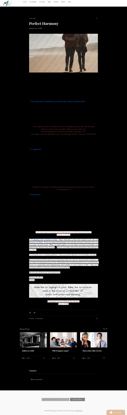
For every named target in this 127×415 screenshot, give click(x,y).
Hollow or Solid (28, 351)
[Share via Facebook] (30, 313)
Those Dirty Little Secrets (92, 351)
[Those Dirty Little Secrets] (93, 339)
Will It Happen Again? (60, 351)
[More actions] (97, 18)
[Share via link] (34, 313)
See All (105, 329)
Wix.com (79, 411)
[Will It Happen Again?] (63, 340)
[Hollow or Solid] (33, 339)
